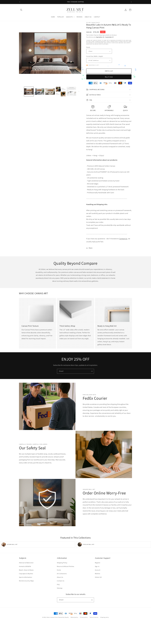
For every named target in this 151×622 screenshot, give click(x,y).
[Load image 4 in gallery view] (60, 91)
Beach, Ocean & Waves (26, 570)
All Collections (62, 574)
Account (97, 570)
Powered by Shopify (63, 617)
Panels (88, 47)
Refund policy (74, 617)
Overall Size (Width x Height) (94, 56)
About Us (60, 577)
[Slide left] (21, 91)
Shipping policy (104, 617)
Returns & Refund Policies (65, 566)
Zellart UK (98, 577)
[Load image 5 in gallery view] (71, 91)
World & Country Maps (26, 581)
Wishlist (97, 574)
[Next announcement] (131, 2)
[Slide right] (79, 91)
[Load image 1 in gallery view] (29, 91)
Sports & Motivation (25, 577)
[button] (21, 10)
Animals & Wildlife (25, 566)
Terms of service (94, 617)
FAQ (58, 584)
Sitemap (59, 588)
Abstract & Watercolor (26, 563)
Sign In (97, 566)
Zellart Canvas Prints (52, 617)
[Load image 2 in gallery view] (39, 91)
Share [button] (90, 248)
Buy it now (109, 77)
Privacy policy (84, 617)
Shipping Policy (62, 563)
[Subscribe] (91, 371)
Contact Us (123, 239)
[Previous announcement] (19, 2)
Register (97, 563)
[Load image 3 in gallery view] (50, 91)
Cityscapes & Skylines (26, 574)
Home (59, 570)
